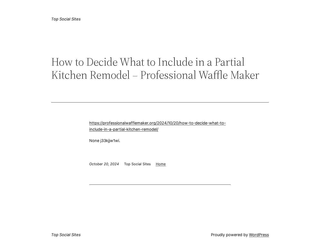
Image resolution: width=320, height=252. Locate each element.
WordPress (259, 234)
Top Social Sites (66, 19)
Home (161, 164)
